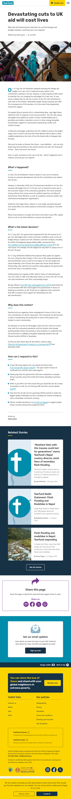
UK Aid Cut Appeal (41, 402)
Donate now (52, 683)
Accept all (46, 794)
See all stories (35, 567)
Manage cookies (24, 794)
